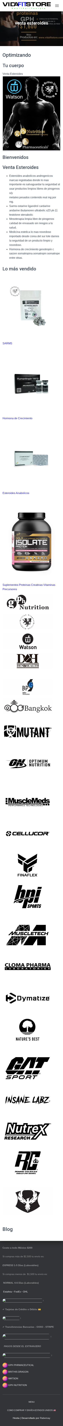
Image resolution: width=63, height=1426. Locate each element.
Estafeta (7, 1291)
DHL (25, 1291)
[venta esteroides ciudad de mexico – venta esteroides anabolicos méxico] (28, 5)
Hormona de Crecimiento (17, 418)
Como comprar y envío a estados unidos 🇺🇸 (31, 1410)
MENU (32, 1402)
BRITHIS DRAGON (18, 1371)
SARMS (7, 343)
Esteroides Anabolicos (16, 493)
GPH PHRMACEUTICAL (21, 1365)
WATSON (13, 1378)
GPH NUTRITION (17, 1385)
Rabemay (45, 1418)
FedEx (17, 1291)
